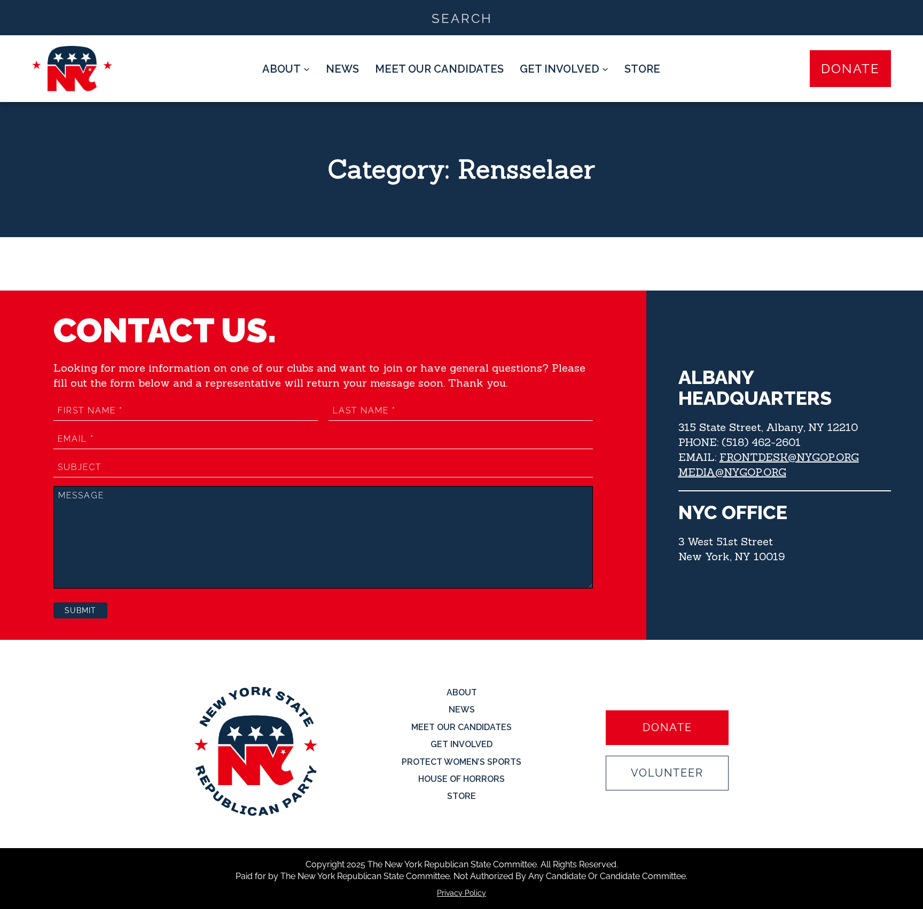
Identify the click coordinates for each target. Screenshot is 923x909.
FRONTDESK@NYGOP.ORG (789, 457)
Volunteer (667, 772)
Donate (850, 68)
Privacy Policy (461, 893)
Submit (80, 610)
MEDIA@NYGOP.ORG (732, 472)
